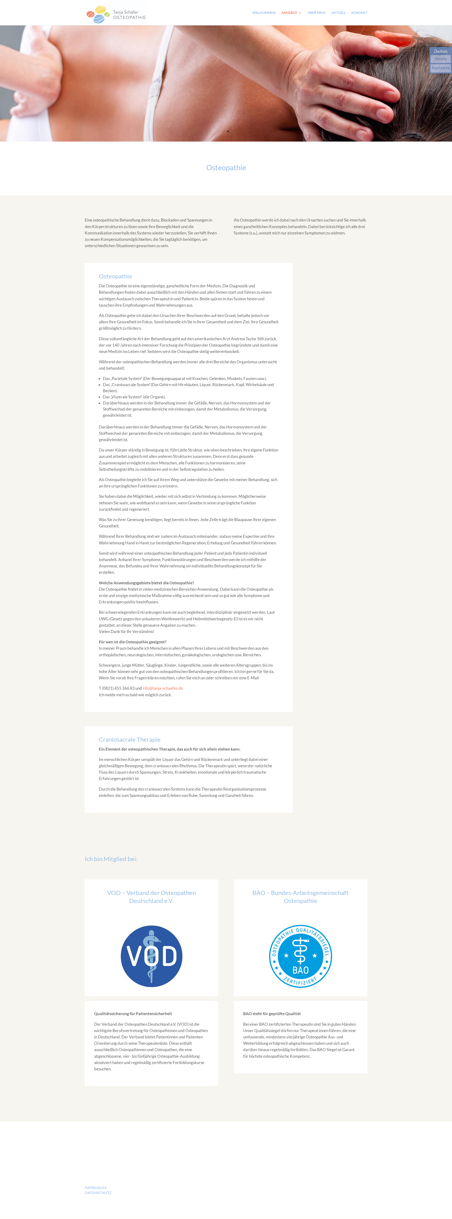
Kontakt (359, 13)
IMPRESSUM (95, 1187)
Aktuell (338, 13)
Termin (441, 59)
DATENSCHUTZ (98, 1192)
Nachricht (440, 68)
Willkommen (264, 13)
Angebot (289, 13)
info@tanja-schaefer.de (163, 688)
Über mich (317, 13)
